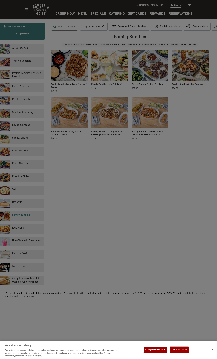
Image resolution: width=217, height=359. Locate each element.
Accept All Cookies (179, 350)
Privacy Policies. (35, 356)
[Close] (212, 349)
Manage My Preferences (155, 350)
